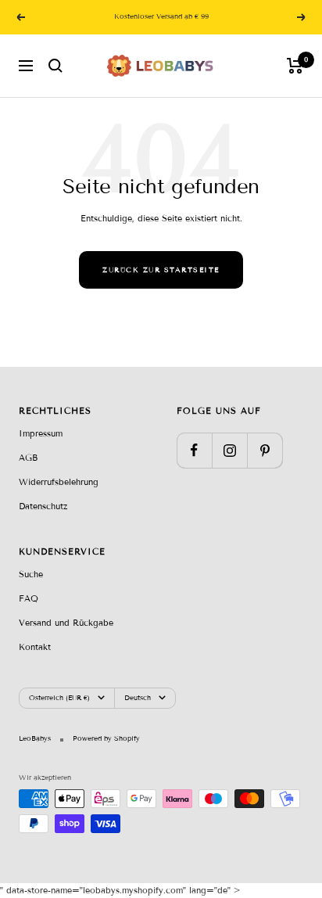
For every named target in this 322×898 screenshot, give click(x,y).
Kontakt (35, 646)
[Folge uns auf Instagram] (229, 450)
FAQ (28, 598)
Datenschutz (43, 506)
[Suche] (55, 66)
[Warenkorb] (295, 66)
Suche (31, 574)
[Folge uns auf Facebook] (194, 450)
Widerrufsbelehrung (58, 481)
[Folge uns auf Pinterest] (264, 450)
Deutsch (137, 697)
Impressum (41, 433)
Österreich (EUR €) (59, 697)
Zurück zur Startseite (161, 270)
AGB (28, 457)
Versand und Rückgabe (66, 622)
